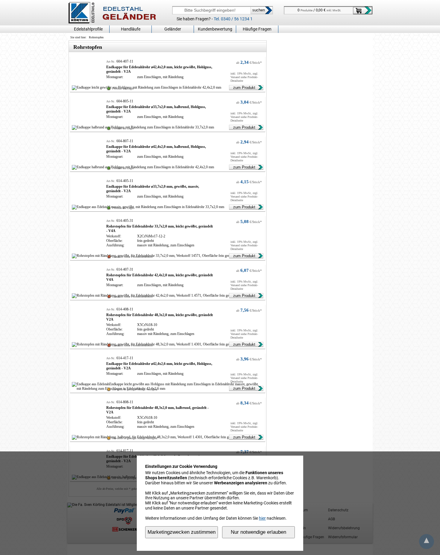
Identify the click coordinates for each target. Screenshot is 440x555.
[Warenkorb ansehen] (362, 10)
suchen (258, 10)
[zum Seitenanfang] (426, 542)
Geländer (172, 29)
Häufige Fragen (257, 29)
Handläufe (130, 29)
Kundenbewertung (215, 29)
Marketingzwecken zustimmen (182, 532)
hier (262, 518)
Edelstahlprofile (88, 29)
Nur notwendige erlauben (258, 532)
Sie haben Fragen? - (215, 18)
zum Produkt (244, 87)
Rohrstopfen (96, 37)
